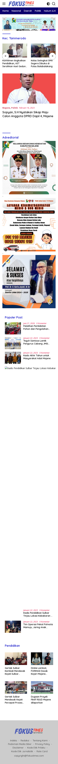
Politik (14, 107)
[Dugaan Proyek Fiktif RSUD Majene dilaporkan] (42, 687)
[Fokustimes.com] (21, 3)
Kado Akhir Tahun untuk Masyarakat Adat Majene (37, 357)
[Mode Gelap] (48, 3)
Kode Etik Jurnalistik (22, 751)
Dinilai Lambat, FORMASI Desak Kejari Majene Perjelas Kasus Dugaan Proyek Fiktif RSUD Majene (41, 671)
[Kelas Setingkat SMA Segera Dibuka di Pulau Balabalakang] (14, 50)
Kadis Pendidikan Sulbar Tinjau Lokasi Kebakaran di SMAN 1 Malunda (38, 614)
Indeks (13, 740)
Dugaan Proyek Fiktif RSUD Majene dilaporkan (41, 699)
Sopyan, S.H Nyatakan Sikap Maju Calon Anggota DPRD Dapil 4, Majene (27, 114)
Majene (6, 107)
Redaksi (25, 740)
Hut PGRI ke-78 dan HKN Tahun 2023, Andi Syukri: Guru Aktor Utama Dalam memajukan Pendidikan (42, 63)
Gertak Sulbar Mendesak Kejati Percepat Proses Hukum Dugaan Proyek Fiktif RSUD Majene (15, 699)
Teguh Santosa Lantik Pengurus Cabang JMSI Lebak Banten (35, 342)
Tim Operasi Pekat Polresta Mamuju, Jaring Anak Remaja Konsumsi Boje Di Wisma (38, 626)
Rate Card (42, 751)
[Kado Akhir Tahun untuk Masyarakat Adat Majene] (13, 358)
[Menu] (4, 3)
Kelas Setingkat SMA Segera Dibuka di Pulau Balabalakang (13, 63)
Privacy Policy (42, 744)
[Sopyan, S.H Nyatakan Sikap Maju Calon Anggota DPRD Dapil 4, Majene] (29, 88)
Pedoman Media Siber (20, 744)
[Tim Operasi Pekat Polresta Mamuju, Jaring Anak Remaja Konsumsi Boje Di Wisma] (13, 627)
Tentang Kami (40, 740)
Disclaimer (18, 747)
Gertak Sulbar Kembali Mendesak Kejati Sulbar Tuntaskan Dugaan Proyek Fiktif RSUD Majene (15, 671)
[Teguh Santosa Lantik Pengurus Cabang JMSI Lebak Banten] (13, 343)
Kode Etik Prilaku (36, 747)
